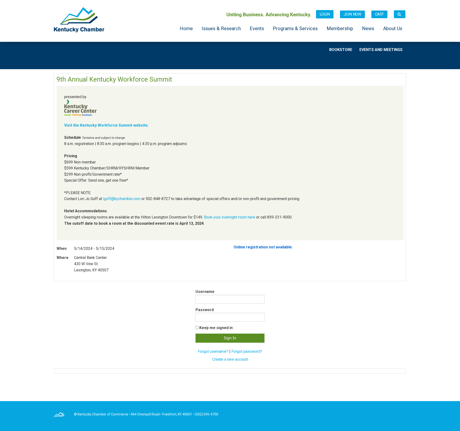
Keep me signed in (216, 327)
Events (257, 28)
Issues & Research (222, 28)
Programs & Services (296, 28)
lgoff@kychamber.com (121, 198)
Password (205, 310)
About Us (392, 28)
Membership (340, 28)
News (368, 28)
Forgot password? (246, 351)
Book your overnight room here (229, 217)
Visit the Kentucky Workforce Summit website (106, 125)
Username (205, 291)
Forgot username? (213, 351)
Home (187, 28)
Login (325, 14)
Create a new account (230, 359)
